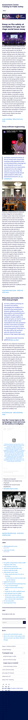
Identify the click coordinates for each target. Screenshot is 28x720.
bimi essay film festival (8, 673)
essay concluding (7, 119)
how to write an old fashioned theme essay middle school (3, 684)
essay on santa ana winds (10, 570)
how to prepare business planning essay (15, 583)
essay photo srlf (6, 676)
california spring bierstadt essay (12, 568)
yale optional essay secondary (13, 593)
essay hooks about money (9, 290)
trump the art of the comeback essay (15, 591)
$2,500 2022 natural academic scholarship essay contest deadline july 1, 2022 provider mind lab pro (14, 597)
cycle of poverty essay (8, 669)
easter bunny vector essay (11, 572)
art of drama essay (7, 412)
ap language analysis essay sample (9, 684)
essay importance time (10, 602)
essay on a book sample (11, 585)
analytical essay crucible (9, 656)
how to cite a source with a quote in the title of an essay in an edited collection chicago (14, 638)
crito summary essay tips (10, 566)
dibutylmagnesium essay (10, 546)
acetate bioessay (6, 649)
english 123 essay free (9, 581)
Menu (4, 10)
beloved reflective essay (9, 659)
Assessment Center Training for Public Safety (12, 6)
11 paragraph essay (7, 653)
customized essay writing (10, 666)
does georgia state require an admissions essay (6, 684)
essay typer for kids (9, 550)
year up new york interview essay (13, 634)
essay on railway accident (9, 646)
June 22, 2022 (15, 340)
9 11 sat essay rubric (9, 601)
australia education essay (9, 533)
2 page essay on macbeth (10, 663)
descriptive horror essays (11, 488)
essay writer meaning (8, 679)
